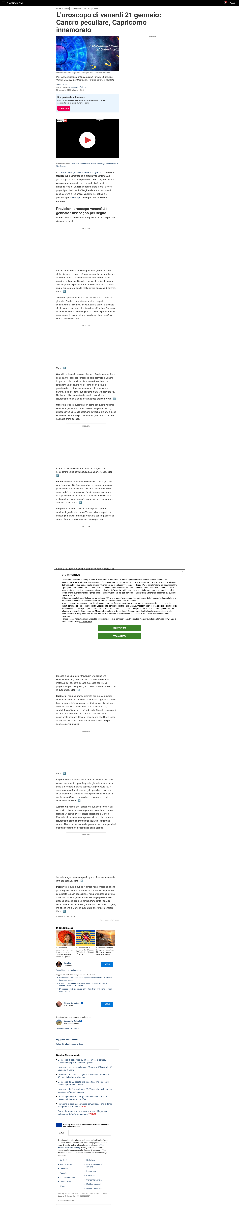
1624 (140, 582)
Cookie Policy (85, 621)
